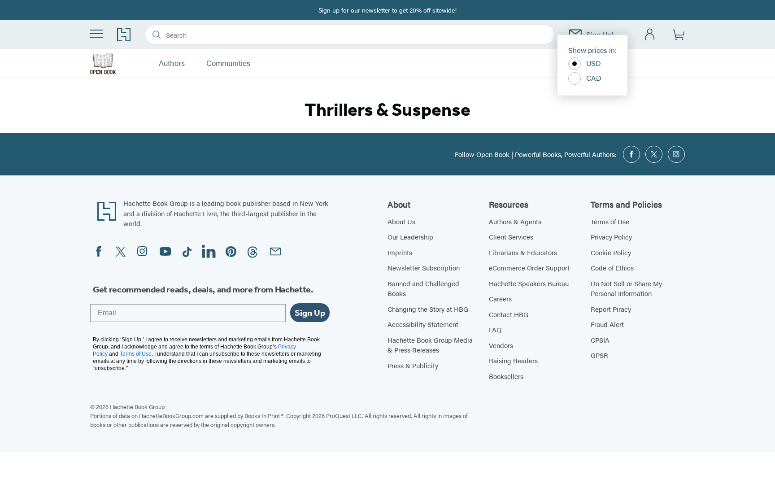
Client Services (511, 236)
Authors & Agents (515, 221)
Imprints (400, 252)
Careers (500, 298)
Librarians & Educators (523, 252)
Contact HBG (508, 314)
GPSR (599, 355)
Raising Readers (513, 360)
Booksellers (506, 376)
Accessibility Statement (423, 324)
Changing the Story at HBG (428, 309)
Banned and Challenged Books (423, 288)
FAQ (495, 329)
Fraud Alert (607, 324)
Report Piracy (611, 309)
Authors (172, 63)
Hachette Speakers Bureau (529, 283)
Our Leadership (410, 236)
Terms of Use (610, 221)
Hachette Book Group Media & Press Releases (430, 345)
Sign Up (310, 312)
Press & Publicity (413, 365)
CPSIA (600, 339)
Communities (228, 63)
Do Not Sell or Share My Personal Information (626, 288)
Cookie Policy (611, 252)
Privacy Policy (611, 236)
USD (593, 63)
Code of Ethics (612, 267)
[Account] (650, 35)
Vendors (501, 345)
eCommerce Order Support (529, 267)
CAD (593, 78)
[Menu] (96, 34)
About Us (401, 221)
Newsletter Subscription (424, 267)
